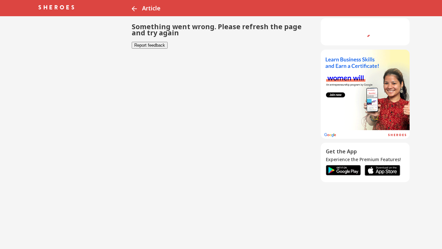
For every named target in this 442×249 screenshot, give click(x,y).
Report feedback (149, 45)
